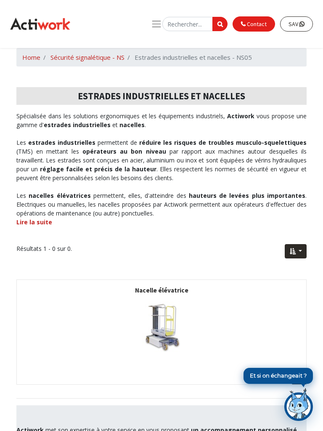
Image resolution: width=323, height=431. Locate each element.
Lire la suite (34, 222)
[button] (296, 251)
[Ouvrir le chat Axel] (298, 404)
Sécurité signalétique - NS (87, 57)
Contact (256, 24)
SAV (294, 24)
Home (31, 57)
